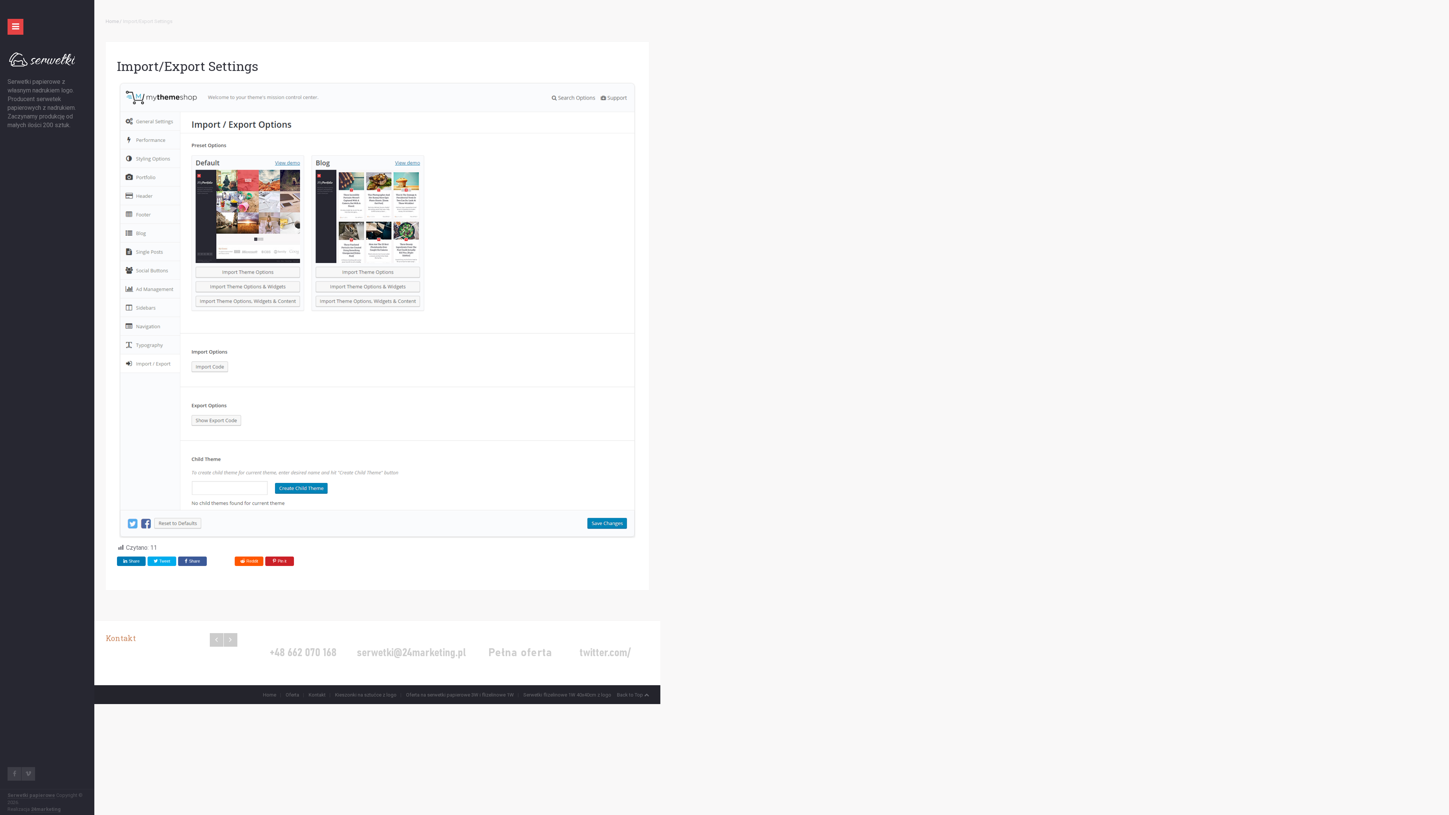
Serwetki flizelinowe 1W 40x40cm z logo (567, 695)
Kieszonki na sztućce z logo (366, 695)
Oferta (292, 695)
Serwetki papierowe (31, 795)
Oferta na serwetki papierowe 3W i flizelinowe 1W (460, 695)
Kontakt (317, 695)
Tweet (164, 561)
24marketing (46, 809)
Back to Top (630, 695)
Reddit (252, 561)
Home (112, 21)
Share (134, 561)
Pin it (282, 561)
